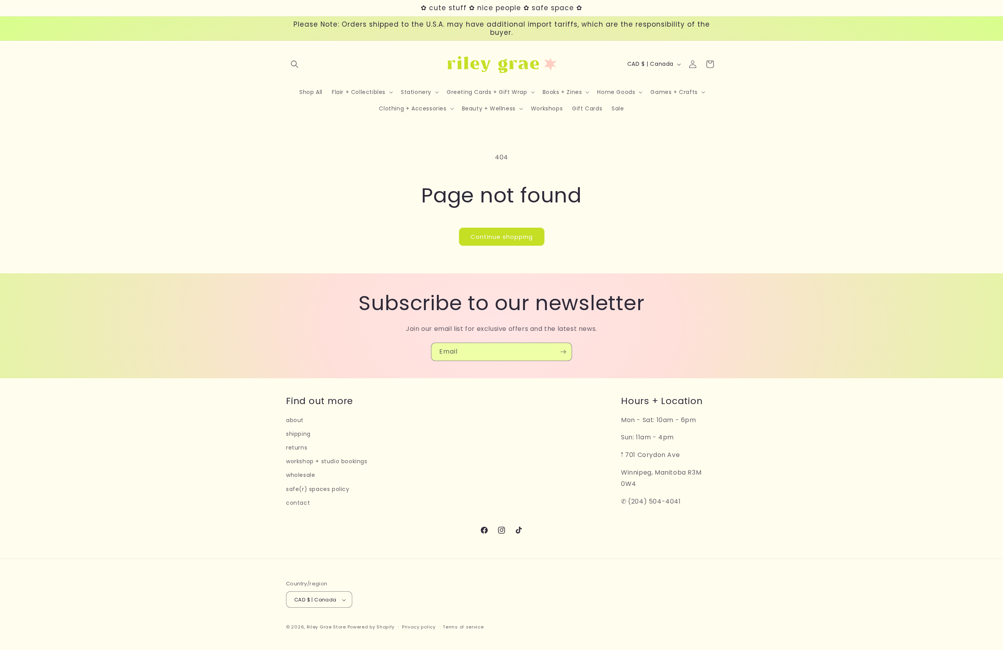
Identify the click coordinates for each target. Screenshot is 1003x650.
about (295, 420)
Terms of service (463, 627)
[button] (294, 64)
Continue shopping (502, 237)
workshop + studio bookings (327, 461)
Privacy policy (419, 627)
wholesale (300, 475)
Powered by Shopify (371, 627)
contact (298, 503)
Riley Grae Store (326, 627)
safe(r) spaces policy (317, 489)
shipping (298, 434)
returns (296, 447)
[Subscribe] (563, 352)
